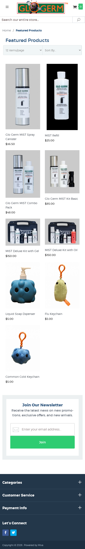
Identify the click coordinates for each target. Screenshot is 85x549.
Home (6, 30)
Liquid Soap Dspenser (20, 313)
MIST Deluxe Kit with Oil (61, 250)
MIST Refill (52, 135)
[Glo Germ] (43, 7)
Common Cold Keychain (22, 376)
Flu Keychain (53, 313)
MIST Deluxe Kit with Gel (22, 251)
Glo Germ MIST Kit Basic (61, 198)
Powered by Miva (33, 545)
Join (42, 442)
